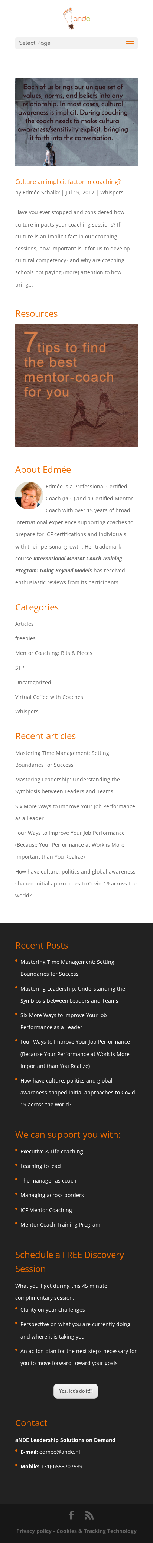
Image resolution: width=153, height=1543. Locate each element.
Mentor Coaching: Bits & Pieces (53, 652)
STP (19, 667)
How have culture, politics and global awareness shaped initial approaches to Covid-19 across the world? (76, 883)
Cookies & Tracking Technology (96, 1530)
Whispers (112, 192)
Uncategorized (33, 682)
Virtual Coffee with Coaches (49, 696)
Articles (24, 623)
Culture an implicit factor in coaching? (68, 182)
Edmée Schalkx (41, 192)
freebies (25, 638)
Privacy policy (34, 1530)
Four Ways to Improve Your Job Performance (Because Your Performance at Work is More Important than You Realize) (70, 844)
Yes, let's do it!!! (75, 1391)
